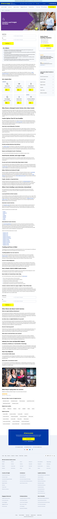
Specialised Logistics (41, 483)
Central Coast (13, 466)
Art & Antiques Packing (23, 500)
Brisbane (14, 408)
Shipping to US (5, 234)
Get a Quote (6, 89)
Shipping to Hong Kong (7, 238)
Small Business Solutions (41, 485)
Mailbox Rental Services (41, 493)
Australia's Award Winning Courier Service (13, 4)
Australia (38, 3)
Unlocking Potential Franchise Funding (44, 502)
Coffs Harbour (13, 468)
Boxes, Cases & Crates (23, 504)
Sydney (4, 211)
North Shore (48, 468)
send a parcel (24, 276)
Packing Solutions (23, 496)
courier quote (5, 166)
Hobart (4, 218)
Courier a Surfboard (23, 416)
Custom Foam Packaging (24, 502)
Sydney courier (4, 199)
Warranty (3, 485)
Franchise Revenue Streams (42, 500)
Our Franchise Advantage (41, 504)
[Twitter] (48, 455)
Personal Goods (4, 506)
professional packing (26, 181)
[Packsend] (5, 3)
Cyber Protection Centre (23, 483)
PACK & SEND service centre (21, 175)
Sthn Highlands (40, 461)
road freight (33, 172)
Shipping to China (6, 244)
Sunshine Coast (40, 466)
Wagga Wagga (49, 461)
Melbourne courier (30, 198)
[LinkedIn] (54, 455)
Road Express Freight (6, 403)
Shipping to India (6, 243)
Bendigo (3, 466)
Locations (25, 455)
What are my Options (5, 489)
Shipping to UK (5, 235)
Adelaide (4, 215)
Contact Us (26, 3)
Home (3, 10)
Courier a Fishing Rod (15, 423)
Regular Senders (4, 483)
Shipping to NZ (5, 232)
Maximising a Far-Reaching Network (43, 498)
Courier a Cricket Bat (15, 421)
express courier (6, 146)
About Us (23, 3)
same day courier (19, 121)
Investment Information (41, 506)
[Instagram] (50, 455)
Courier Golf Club (6, 416)
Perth (4, 214)
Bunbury (12, 461)
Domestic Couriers (15, 403)
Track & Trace (21, 455)
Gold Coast (21, 466)
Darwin (4, 219)
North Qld (30, 466)
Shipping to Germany (6, 242)
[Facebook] (46, 455)
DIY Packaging (22, 506)
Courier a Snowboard (6, 423)
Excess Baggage (4, 502)
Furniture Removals (5, 500)
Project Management (41, 491)
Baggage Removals (5, 504)
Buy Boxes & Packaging (23, 508)
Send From (4, 34)
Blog (20, 3)
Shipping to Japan (6, 239)
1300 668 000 (48, 48)
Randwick (48, 466)
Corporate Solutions (41, 487)
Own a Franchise (30, 3)
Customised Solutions (41, 489)
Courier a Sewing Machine (25, 423)
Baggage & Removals (6, 496)
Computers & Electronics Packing (25, 498)
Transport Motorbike (14, 416)
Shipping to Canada (6, 240)
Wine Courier (31, 416)
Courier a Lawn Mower (6, 421)
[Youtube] (52, 455)
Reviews (17, 455)
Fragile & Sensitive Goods (6, 498)
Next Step (7, 43)
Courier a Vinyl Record (25, 421)
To (2, 299)
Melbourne (9, 408)
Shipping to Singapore (7, 236)
